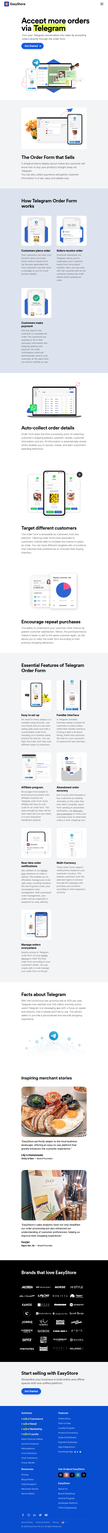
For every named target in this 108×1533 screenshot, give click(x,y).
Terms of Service (43, 1522)
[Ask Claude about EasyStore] (66, 1475)
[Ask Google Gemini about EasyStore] (72, 1475)
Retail (29, 1423)
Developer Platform (67, 1503)
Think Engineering (67, 1507)
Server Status (28, 1493)
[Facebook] (22, 1515)
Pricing (24, 1474)
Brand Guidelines (66, 1493)
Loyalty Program (66, 1428)
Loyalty (30, 1434)
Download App (65, 1451)
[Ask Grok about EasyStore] (83, 1475)
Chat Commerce (29, 1458)
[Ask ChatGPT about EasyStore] (60, 1475)
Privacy (56, 1522)
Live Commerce (29, 1453)
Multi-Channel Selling (32, 1439)
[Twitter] (40, 1515)
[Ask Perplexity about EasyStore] (78, 1475)
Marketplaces (28, 1448)
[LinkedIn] (34, 1515)
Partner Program (66, 1498)
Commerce (32, 1418)
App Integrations (66, 1447)
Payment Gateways (67, 1442)
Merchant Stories (29, 1489)
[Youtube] (46, 1515)
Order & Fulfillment (67, 1437)
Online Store (64, 1418)
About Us (63, 1489)
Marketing (31, 1428)
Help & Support (28, 1484)
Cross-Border (28, 1462)
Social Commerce (30, 1443)
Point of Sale (64, 1423)
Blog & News (27, 1479)
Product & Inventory (68, 1432)
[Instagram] (28, 1515)
